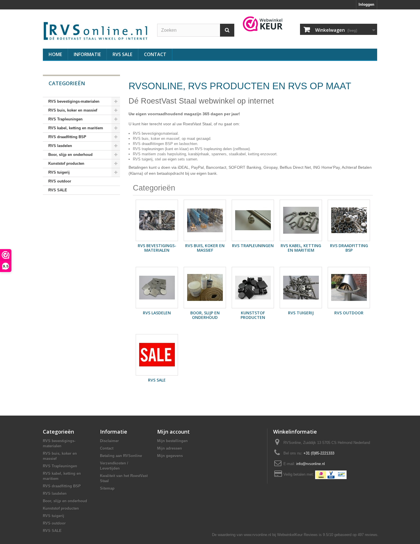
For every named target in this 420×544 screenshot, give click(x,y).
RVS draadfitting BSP (67, 137)
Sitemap (107, 488)
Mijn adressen (169, 448)
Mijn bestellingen (172, 441)
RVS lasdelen (60, 146)
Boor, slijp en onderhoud (70, 154)
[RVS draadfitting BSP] (349, 220)
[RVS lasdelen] (157, 287)
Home (55, 54)
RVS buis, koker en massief (72, 110)
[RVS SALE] (157, 355)
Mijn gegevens (170, 456)
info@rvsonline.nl (310, 464)
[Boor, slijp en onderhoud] (205, 287)
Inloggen (366, 4)
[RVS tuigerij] (301, 287)
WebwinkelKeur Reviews (297, 535)
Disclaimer (109, 441)
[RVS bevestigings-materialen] (157, 220)
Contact (155, 54)
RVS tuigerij (59, 172)
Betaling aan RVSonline (121, 456)
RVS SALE (122, 54)
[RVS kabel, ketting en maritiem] (301, 220)
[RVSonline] (96, 30)
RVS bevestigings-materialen (73, 101)
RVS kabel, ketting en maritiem (75, 128)
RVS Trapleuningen (65, 119)
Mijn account (173, 431)
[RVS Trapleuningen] (253, 220)
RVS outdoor (59, 181)
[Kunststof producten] (253, 287)
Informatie (87, 54)
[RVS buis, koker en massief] (205, 220)
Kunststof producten (66, 163)
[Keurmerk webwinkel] (263, 24)
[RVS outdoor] (349, 287)
